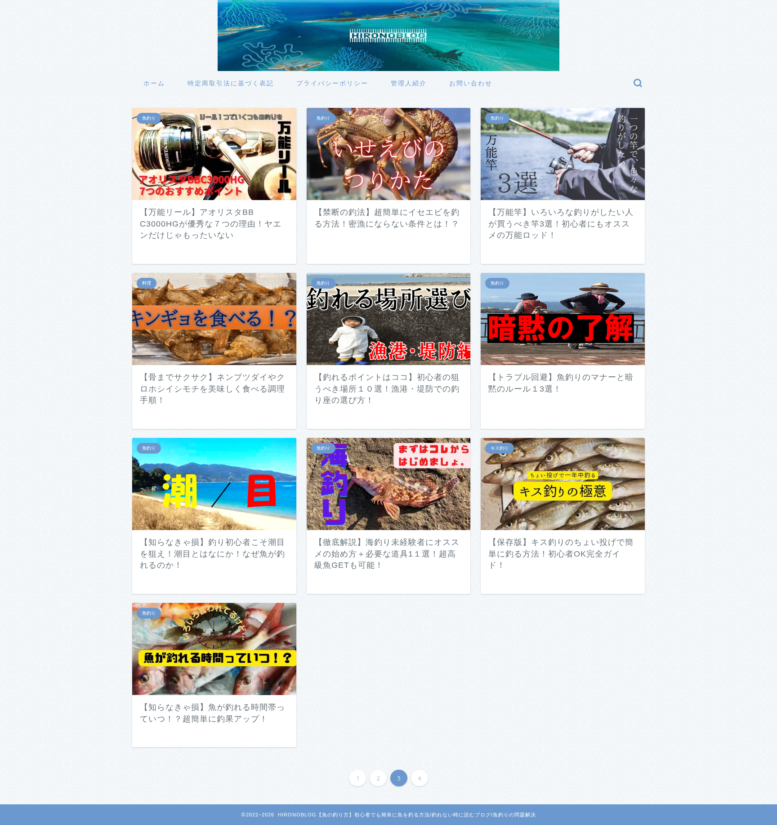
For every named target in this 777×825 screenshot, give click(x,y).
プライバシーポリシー (332, 83)
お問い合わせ (470, 83)
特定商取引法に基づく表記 (231, 83)
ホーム (154, 83)
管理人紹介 (409, 83)
